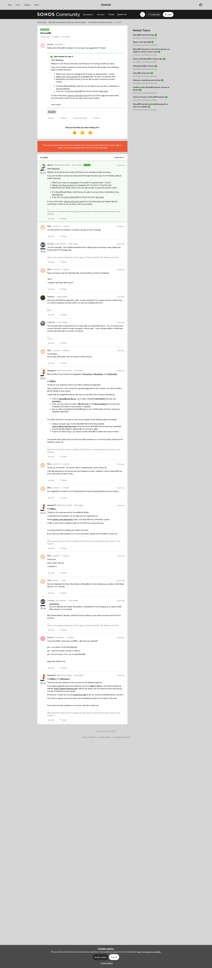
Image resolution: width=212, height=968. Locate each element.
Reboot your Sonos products (67, 76)
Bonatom (50, 637)
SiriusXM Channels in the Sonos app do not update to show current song (151, 50)
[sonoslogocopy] (106, 5)
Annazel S (51, 370)
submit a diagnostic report (78, 95)
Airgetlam (51, 296)
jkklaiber (50, 44)
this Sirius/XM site (63, 88)
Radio (36, 5)
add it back (103, 91)
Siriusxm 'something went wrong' (147, 80)
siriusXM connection (141, 73)
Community (41, 22)
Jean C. (50, 165)
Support (27, 5)
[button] (154, 14)
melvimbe (51, 322)
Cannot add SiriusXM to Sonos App (148, 59)
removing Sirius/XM (74, 91)
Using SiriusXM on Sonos (143, 66)
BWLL (49, 226)
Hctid (49, 580)
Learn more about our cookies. (149, 952)
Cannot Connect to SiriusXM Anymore (149, 97)
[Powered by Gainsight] (106, 732)
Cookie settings (105, 737)
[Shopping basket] (200, 4)
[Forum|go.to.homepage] (58, 14)
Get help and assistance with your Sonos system (67, 22)
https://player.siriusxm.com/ (64, 426)
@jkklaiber (60, 60)
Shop (10, 5)
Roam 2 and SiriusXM (142, 42)
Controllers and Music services (100, 22)
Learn (18, 5)
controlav (50, 243)
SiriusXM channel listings (143, 35)
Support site (122, 14)
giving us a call (79, 694)
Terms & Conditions (89, 737)
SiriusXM (51, 112)
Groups (111, 14)
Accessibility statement (121, 737)
